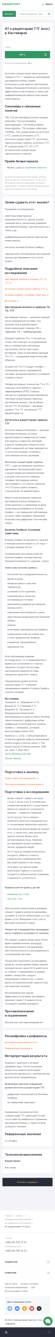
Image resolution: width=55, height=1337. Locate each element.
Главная (8, 1216)
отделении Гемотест (35, 167)
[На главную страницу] (11, 4)
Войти (49, 4)
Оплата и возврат (29, 1284)
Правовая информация (16, 1287)
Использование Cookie (16, 1291)
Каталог (9, 14)
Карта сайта (11, 1284)
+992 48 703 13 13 (15, 1242)
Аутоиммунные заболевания (18, 1219)
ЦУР (33, 1287)
